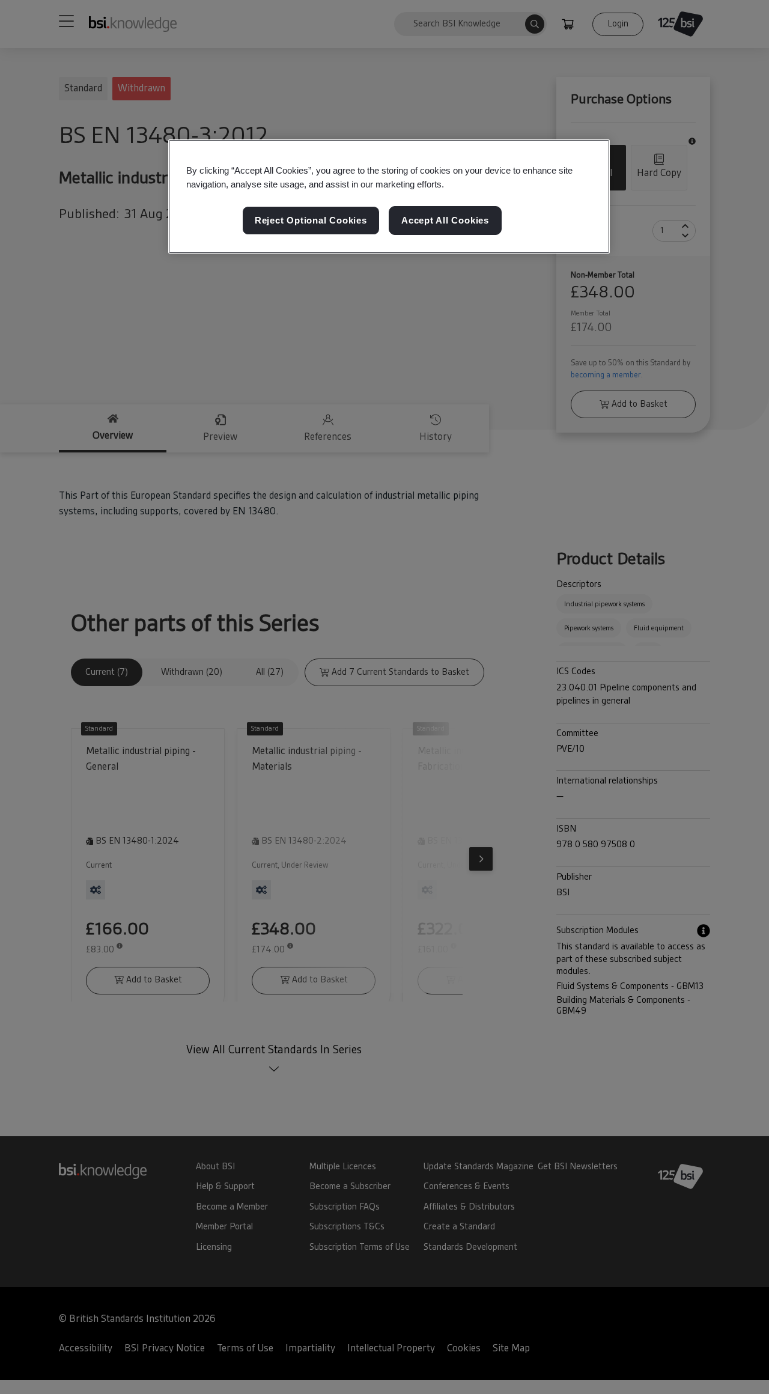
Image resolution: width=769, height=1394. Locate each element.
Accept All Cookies (445, 220)
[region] (389, 196)
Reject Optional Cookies (311, 220)
